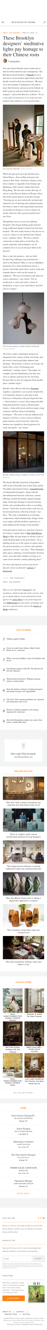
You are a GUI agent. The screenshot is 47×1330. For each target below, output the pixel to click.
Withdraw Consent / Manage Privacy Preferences (24, 1324)
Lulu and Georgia (34, 1079)
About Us (6, 1312)
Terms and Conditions (24, 1318)
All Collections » (23, 1093)
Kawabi (30, 74)
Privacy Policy (38, 1265)
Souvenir (34, 388)
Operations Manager (23, 1180)
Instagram (7, 571)
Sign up (26, 589)
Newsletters (11, 1314)
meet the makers (11, 33)
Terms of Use (6, 1265)
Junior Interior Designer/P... (23, 1115)
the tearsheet (17, 578)
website (30, 567)
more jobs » (23, 1193)
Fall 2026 (34, 1051)
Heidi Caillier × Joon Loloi (34, 1048)
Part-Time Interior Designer (23, 1154)
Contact (20, 1312)
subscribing (17, 599)
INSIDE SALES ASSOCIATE (23, 1167)
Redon (13, 1085)
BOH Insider (12, 602)
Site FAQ (26, 1314)
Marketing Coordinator (23, 1141)
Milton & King (13, 1047)
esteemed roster (36, 488)
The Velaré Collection (34, 1016)
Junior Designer (23, 1128)
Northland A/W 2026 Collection (13, 1050)
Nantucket (12, 1020)
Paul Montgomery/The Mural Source (13, 1016)
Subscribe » (13, 1298)
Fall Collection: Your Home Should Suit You (34, 1082)
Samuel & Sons (34, 1014)
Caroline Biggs (15, 61)
